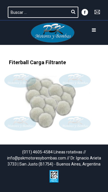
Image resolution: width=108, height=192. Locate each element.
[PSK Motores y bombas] (53, 32)
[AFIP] (54, 175)
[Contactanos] (97, 11)
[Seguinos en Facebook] (84, 11)
